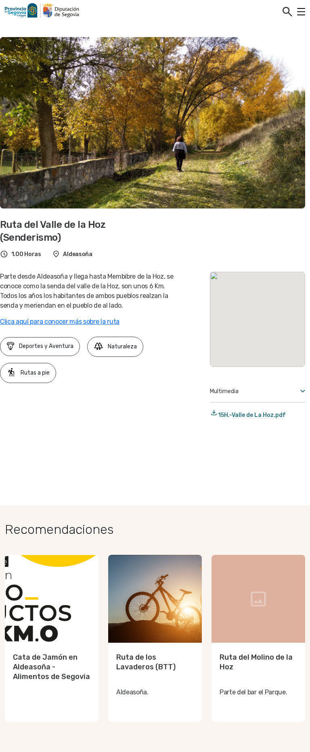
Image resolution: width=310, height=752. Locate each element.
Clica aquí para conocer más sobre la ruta (59, 321)
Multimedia (224, 391)
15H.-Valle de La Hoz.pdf (252, 415)
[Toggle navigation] (301, 11)
